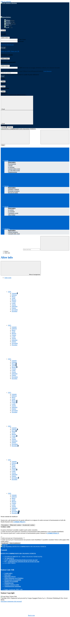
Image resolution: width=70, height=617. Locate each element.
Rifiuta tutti (15, 525)
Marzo (13, 296)
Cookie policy (8, 573)
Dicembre (14, 311)
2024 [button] (9, 359)
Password (21, 41)
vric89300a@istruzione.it (22, 560)
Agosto (14, 305)
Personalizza (4, 525)
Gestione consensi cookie (11, 584)
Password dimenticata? (7, 44)
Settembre (14, 306)
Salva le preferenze (15, 543)
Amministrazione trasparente (12, 586)
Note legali (7, 575)
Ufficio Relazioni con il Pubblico (13, 578)
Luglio (13, 303)
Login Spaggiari (47, 71)
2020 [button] (9, 493)
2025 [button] (9, 325)
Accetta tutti (28, 525)
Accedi (3, 30)
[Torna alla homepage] (35, 129)
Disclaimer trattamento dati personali (11, 601)
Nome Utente (22, 39)
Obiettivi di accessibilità (11, 581)
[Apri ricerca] (54, 137)
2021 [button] (9, 460)
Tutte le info (7, 277)
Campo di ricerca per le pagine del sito (12, 249)
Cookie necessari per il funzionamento (12, 538)
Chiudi (3, 81)
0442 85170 (10, 558)
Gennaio (15, 293)
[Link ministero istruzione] (9, 3)
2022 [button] (9, 426)
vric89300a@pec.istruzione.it (23, 561)
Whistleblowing (8, 583)
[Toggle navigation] (15, 137)
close (2, 145)
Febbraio (14, 295)
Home (6, 251)
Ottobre (14, 308)
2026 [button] (9, 291)
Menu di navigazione (34, 274)
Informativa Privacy (10, 576)
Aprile (13, 298)
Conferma (9, 127)
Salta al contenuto (6, 1)
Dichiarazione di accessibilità (12, 580)
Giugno (14, 301)
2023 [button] (9, 392)
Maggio (14, 300)
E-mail (20, 67)
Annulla (3, 127)
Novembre (15, 309)
